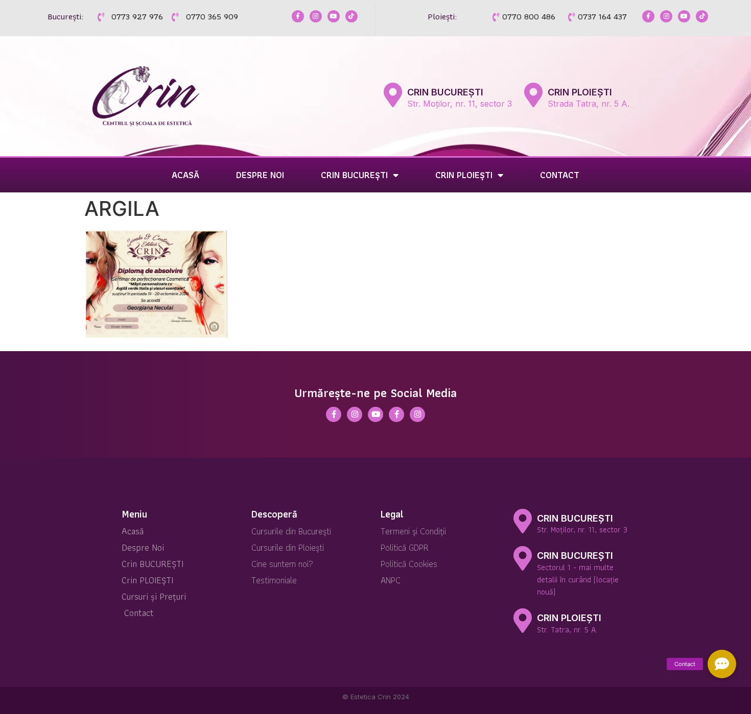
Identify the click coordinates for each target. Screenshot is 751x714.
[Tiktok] (351, 16)
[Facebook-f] (298, 16)
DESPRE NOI (260, 174)
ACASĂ (185, 174)
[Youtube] (333, 16)
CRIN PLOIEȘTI (580, 92)
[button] (722, 664)
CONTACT (559, 174)
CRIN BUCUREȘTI (445, 92)
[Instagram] (316, 16)
